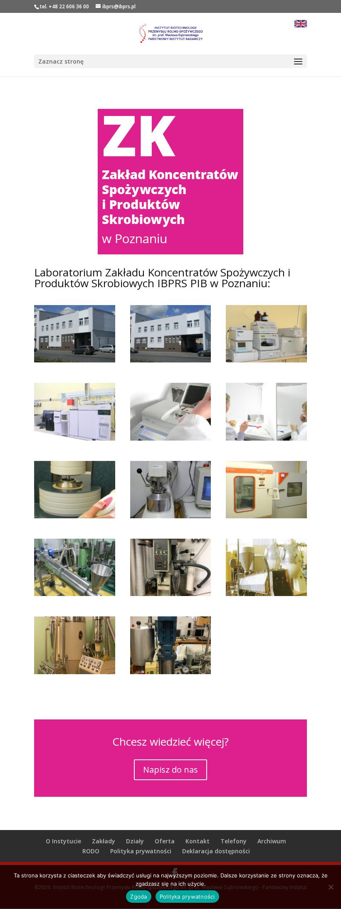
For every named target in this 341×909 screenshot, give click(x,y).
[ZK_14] (74, 672)
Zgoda (138, 896)
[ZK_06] (170, 438)
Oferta (165, 841)
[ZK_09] (170, 516)
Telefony (233, 841)
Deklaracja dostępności (216, 851)
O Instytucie (63, 841)
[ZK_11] (74, 594)
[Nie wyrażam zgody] (330, 887)
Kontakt (197, 841)
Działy (135, 841)
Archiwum (271, 841)
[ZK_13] (266, 594)
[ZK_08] (74, 516)
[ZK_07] (266, 438)
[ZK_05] (74, 438)
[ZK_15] (170, 672)
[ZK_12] (170, 594)
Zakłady (103, 841)
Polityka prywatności (140, 851)
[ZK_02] (74, 360)
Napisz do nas (170, 769)
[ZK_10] (266, 516)
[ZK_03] (170, 360)
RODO (90, 851)
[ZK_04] (266, 360)
